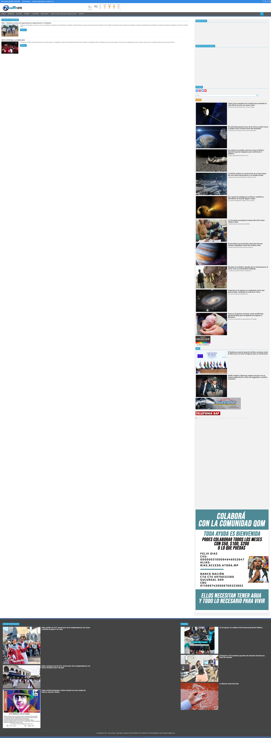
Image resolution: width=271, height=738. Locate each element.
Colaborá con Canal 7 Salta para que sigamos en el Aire (63, 13)
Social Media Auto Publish (130, 737)
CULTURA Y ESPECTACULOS (11, 624)
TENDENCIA (184, 624)
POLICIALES (19, 13)
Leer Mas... (23, 29)
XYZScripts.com (143, 737)
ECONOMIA (26, 13)
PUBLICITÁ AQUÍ (44, 13)
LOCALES (3, 13)
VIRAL (198, 348)
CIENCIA (198, 100)
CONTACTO (81, 13)
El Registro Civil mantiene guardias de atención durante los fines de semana (43, 2)
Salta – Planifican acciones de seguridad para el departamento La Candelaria (26, 23)
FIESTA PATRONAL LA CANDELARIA (13, 40)
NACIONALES (11, 13)
